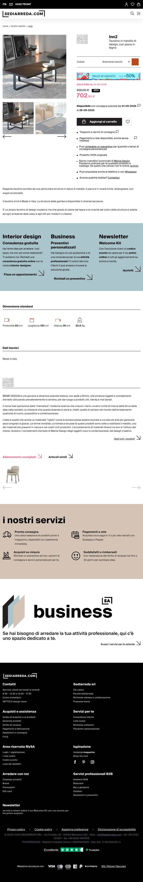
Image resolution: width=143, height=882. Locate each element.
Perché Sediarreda (83, 694)
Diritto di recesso (12, 725)
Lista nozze (79, 721)
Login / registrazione (14, 752)
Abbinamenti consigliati (19, 457)
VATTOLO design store (15, 701)
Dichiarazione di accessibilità (117, 829)
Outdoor (77, 791)
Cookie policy (43, 829)
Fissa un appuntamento (20, 274)
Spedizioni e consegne (15, 733)
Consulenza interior (83, 717)
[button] (18, 118)
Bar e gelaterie (81, 787)
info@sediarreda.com (109, 835)
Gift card (7, 791)
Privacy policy (16, 829)
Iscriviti (128, 270)
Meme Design (122, 161)
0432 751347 (23, 4)
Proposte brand (81, 701)
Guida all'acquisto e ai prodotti (19, 717)
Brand (6, 783)
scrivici (134, 166)
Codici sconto (10, 760)
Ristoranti (78, 783)
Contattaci (114, 178)
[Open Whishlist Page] (132, 4)
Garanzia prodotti (12, 721)
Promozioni (9, 787)
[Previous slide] (7, 487)
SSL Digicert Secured (113, 866)
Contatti (9, 684)
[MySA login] (126, 4)
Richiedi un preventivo (69, 278)
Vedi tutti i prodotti (124, 439)
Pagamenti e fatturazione (16, 729)
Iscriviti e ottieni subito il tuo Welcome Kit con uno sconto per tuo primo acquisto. (36, 812)
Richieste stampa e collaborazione (91, 697)
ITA (5, 4)
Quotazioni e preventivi (85, 795)
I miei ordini (9, 756)
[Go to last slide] (7, 136)
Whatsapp (130, 172)
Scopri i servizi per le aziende (118, 644)
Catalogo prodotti (12, 779)
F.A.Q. (6, 737)
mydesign (84, 752)
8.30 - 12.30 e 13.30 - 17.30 (17, 694)
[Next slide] (62, 136)
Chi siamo (78, 690)
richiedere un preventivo (99, 147)
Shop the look (80, 756)
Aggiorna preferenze (75, 829)
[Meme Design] (90, 39)
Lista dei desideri (12, 764)
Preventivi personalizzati (86, 729)
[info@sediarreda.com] (11, 4)
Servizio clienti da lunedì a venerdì (21, 690)
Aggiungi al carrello (103, 121)
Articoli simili (57, 457)
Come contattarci (12, 697)
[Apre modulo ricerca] (132, 14)
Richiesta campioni (83, 725)
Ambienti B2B (80, 779)
